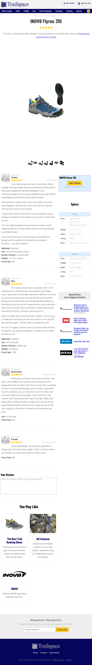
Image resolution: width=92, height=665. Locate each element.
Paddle (26, 11)
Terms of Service (58, 660)
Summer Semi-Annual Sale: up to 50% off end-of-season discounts (81, 308)
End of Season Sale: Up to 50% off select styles (80, 320)
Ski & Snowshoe (45, 11)
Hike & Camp (7, 11)
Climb (18, 11)
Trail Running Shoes (50, 16)
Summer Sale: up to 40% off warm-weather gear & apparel (81, 331)
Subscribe (62, 629)
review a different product (75, 187)
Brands (79, 11)
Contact (43, 653)
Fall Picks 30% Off (81, 341)
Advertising (54, 653)
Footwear (59, 11)
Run (34, 11)
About (35, 653)
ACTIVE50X (79, 357)
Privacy (69, 660)
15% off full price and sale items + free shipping (81, 351)
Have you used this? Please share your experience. (22, 479)
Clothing (69, 11)
